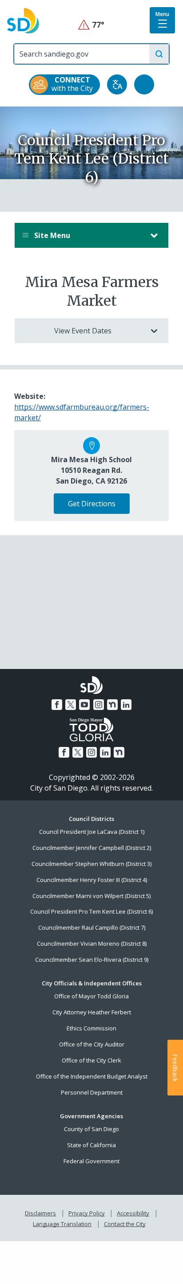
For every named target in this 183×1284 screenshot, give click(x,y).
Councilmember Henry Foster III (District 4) (91, 880)
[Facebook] (57, 704)
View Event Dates (82, 331)
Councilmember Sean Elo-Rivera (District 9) (91, 960)
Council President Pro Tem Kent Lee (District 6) (91, 911)
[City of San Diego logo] (23, 20)
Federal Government (91, 1161)
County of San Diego (91, 1129)
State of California (91, 1145)
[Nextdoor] (112, 704)
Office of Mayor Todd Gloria (91, 996)
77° (92, 24)
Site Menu (51, 235)
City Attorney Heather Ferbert (91, 1012)
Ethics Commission (91, 1028)
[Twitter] (70, 704)
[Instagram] (98, 704)
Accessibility (133, 1213)
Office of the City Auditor (91, 1044)
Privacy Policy (86, 1213)
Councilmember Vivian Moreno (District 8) (92, 943)
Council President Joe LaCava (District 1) (91, 832)
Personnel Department (92, 1092)
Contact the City (125, 1224)
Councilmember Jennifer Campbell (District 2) (91, 848)
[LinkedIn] (126, 704)
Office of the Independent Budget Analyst (91, 1076)
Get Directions (91, 504)
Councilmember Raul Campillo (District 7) (91, 927)
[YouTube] (84, 704)
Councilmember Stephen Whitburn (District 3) (91, 864)
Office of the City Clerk (91, 1060)
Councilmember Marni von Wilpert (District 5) (91, 896)
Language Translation (62, 1224)
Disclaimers (40, 1213)
